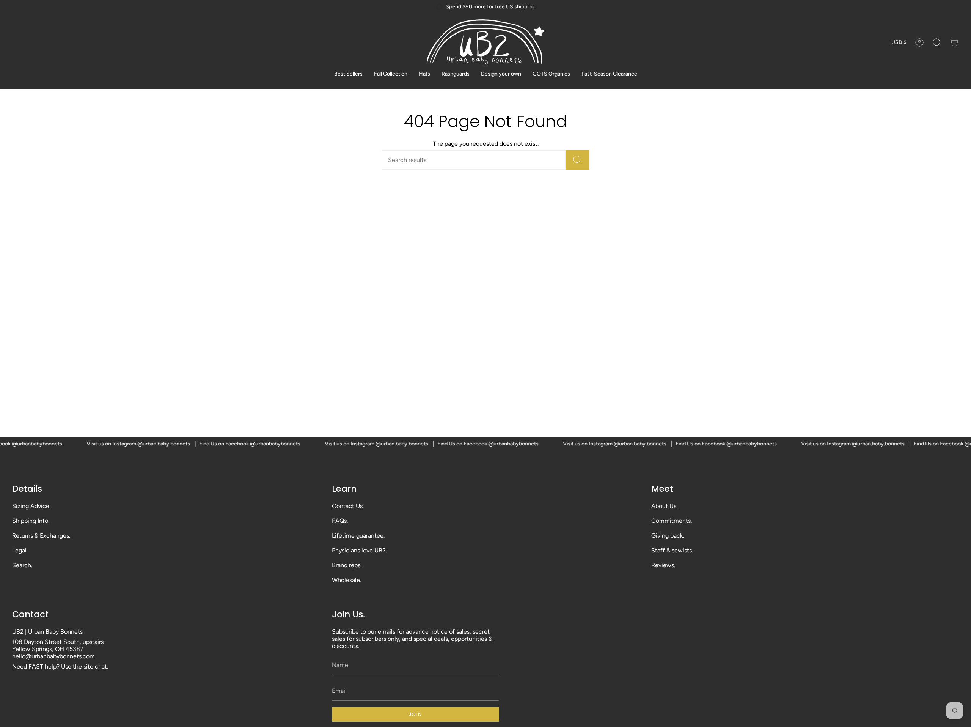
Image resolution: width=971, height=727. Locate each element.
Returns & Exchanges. (41, 535)
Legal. (20, 550)
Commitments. (671, 520)
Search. (22, 565)
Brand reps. (346, 565)
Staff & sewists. (672, 550)
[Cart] (954, 42)
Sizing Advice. (31, 506)
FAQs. (340, 520)
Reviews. (663, 565)
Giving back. (667, 535)
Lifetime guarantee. (358, 535)
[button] (937, 42)
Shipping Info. (30, 520)
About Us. (664, 506)
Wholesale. (346, 580)
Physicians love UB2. (359, 550)
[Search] (577, 160)
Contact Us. (348, 506)
